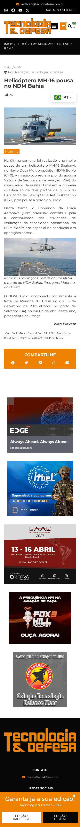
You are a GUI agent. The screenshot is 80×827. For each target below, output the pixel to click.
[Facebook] (13, 10)
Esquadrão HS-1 (37, 333)
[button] (54, 26)
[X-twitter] (27, 10)
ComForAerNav (15, 333)
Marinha (11, 151)
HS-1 (52, 333)
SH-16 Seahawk (54, 338)
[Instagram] (6, 10)
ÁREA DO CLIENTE (61, 10)
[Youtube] (20, 10)
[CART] (63, 26)
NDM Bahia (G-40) (31, 338)
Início (8, 44)
